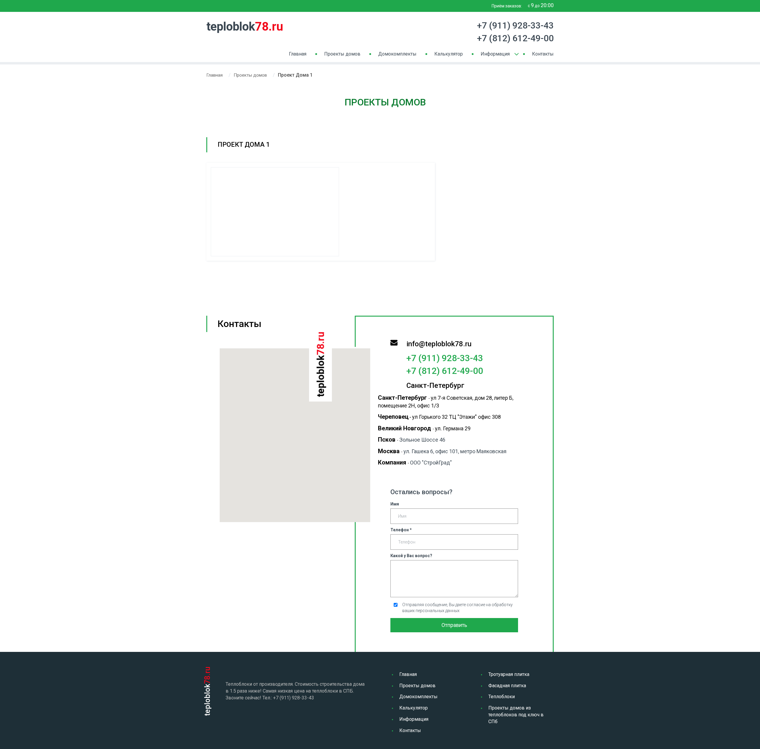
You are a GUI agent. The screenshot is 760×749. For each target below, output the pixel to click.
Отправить (454, 625)
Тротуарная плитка (508, 674)
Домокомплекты (397, 54)
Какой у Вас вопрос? (411, 555)
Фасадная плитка (507, 685)
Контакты (543, 54)
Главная (297, 54)
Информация (495, 54)
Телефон (401, 529)
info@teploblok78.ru (438, 344)
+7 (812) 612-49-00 (515, 38)
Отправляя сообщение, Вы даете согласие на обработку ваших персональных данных (457, 607)
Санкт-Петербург (435, 385)
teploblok (244, 27)
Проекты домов (342, 54)
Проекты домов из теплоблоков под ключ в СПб (516, 714)
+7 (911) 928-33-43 (515, 25)
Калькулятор (448, 54)
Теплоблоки (501, 696)
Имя (394, 504)
